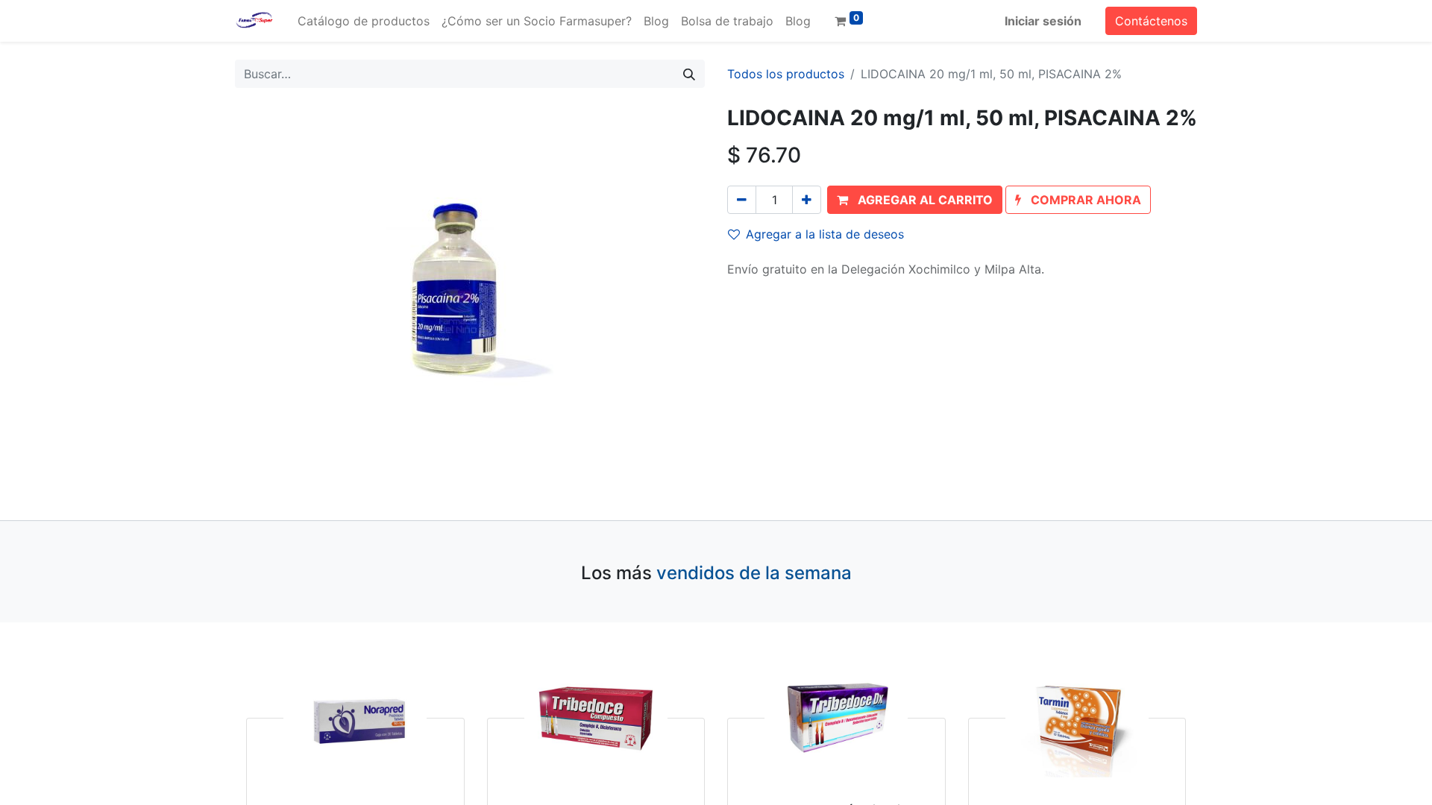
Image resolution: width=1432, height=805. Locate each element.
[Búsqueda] (689, 74)
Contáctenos (1151, 20)
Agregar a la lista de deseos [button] (825, 234)
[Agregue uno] (806, 200)
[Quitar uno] (741, 200)
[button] (914, 200)
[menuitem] (364, 21)
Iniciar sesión (1043, 20)
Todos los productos (785, 73)
